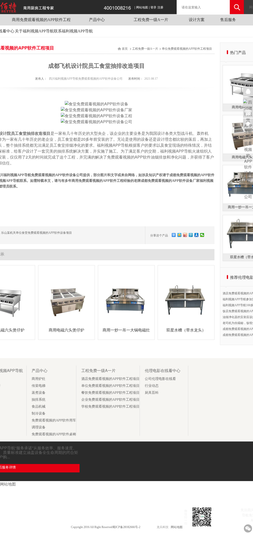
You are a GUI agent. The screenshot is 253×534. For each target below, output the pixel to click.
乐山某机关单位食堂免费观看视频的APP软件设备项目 (36, 232)
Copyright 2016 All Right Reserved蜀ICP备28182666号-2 (106, 527)
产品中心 (97, 20)
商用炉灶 (38, 379)
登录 (153, 7)
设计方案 (197, 20)
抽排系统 (38, 399)
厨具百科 (152, 393)
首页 (125, 48)
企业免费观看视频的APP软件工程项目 (110, 399)
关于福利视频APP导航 (34, 31)
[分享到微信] (202, 235)
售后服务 (228, 20)
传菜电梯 (38, 386)
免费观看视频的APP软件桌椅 (54, 434)
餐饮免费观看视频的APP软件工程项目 (110, 393)
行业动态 (152, 386)
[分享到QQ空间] (179, 235)
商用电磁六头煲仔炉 (66, 330)
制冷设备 (38, 413)
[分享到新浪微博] (185, 235)
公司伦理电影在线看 (160, 379)
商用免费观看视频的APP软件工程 (41, 20)
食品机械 (38, 406)
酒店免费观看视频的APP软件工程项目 (110, 379)
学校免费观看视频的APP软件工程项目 (110, 406)
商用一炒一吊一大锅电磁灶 (126, 330)
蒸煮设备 (38, 393)
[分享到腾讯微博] (191, 235)
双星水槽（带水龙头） (186, 330)
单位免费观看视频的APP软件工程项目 (187, 48)
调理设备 (38, 427)
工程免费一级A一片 (151, 20)
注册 (160, 7)
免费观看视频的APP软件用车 (54, 420)
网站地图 (142, 7)
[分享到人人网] (196, 235)
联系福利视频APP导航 (73, 31)
